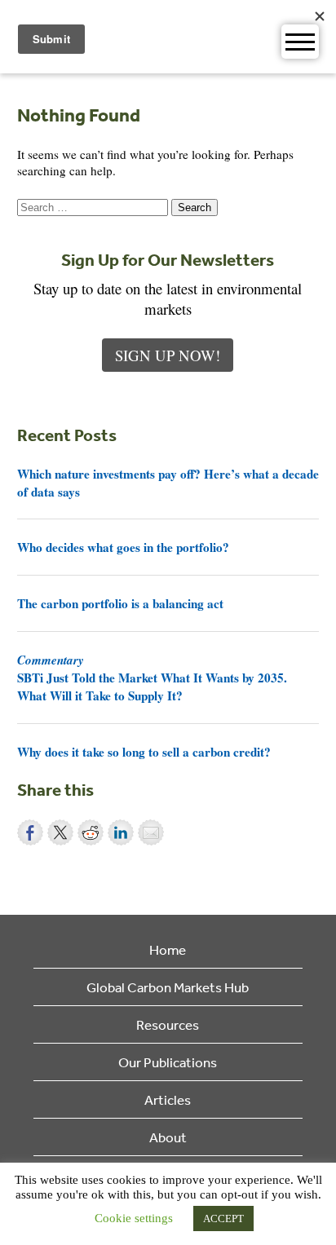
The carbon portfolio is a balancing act (120, 603)
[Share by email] (151, 832)
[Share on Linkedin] (121, 832)
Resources (167, 1024)
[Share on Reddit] (90, 832)
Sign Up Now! (167, 355)
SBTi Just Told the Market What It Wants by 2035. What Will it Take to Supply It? (152, 677)
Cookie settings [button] (134, 1218)
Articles (167, 1099)
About (168, 1137)
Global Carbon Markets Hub (167, 987)
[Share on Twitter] (60, 832)
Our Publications (167, 1062)
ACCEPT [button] (223, 1218)
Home (167, 949)
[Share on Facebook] (30, 832)
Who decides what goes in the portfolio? (123, 547)
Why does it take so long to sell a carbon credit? (144, 752)
